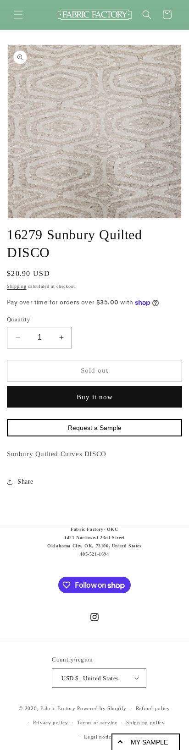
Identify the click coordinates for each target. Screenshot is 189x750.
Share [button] (25, 481)
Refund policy (153, 708)
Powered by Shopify (102, 708)
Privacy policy (50, 722)
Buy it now (95, 397)
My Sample (149, 742)
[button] (18, 15)
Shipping (17, 286)
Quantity (18, 319)
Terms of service (97, 722)
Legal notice (99, 736)
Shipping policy (145, 722)
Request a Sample (95, 427)
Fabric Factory (58, 708)
